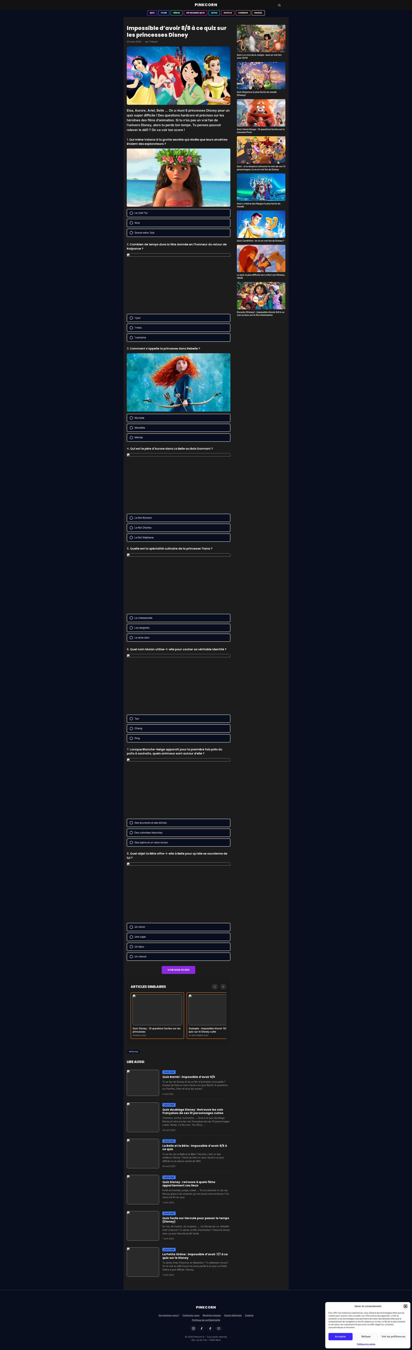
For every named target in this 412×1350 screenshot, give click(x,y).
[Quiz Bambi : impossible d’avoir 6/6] (143, 1083)
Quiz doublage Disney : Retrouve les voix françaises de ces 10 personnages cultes (192, 1111)
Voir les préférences (393, 1336)
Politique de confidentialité (206, 1320)
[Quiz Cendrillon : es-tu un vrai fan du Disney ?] (261, 224)
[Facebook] (210, 1328)
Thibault (153, 41)
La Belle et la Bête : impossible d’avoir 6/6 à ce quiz (194, 1147)
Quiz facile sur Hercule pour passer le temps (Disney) (195, 1220)
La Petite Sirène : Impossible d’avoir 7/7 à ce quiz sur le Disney (195, 1256)
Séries (176, 13)
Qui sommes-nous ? (169, 1315)
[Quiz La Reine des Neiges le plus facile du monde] (261, 187)
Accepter (340, 1336)
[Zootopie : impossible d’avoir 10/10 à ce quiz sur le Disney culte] (213, 1009)
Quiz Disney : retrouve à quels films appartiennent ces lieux (188, 1183)
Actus (214, 13)
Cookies (249, 1315)
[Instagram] (193, 1328)
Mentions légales (212, 1315)
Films (164, 13)
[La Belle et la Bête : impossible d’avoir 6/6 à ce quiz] (143, 1153)
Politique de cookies (366, 1344)
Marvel (258, 13)
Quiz (152, 13)
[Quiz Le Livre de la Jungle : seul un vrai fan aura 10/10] (261, 38)
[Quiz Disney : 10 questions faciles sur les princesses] (157, 1009)
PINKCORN (206, 4)
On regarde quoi (195, 13)
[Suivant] (223, 987)
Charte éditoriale (233, 1315)
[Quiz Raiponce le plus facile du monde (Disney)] (261, 75)
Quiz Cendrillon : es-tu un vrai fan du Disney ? (260, 240)
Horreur (243, 13)
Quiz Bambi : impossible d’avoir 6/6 (188, 1077)
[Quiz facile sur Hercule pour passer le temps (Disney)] (143, 1226)
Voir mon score (178, 969)
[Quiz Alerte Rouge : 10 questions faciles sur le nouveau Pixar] (261, 112)
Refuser (366, 1336)
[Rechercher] (279, 5)
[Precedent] (215, 987)
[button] (405, 1306)
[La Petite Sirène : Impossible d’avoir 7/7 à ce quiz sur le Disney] (143, 1262)
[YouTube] (219, 1328)
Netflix (228, 13)
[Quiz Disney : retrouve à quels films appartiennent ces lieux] (143, 1189)
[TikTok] (202, 1328)
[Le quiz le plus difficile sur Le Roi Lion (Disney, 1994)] (261, 258)
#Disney (133, 1051)
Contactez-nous (190, 1315)
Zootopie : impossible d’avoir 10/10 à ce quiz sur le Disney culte (212, 1030)
